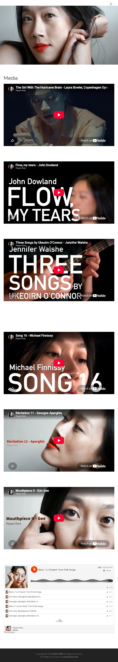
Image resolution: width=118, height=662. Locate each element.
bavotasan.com (70, 656)
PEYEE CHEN (57, 653)
